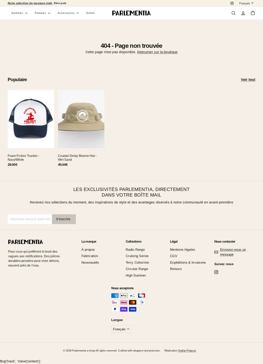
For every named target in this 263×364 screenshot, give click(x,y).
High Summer (136, 275)
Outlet (90, 13)
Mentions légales (182, 249)
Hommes (18, 13)
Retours (176, 269)
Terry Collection (137, 262)
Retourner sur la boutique (157, 52)
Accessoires (67, 13)
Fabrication (89, 256)
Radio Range (135, 249)
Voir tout (248, 80)
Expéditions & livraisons (188, 262)
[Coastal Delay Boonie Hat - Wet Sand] (81, 130)
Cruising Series (137, 256)
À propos (88, 249)
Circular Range (137, 269)
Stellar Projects (187, 350)
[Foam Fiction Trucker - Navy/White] (31, 130)
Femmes (41, 13)
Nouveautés (90, 262)
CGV (173, 256)
